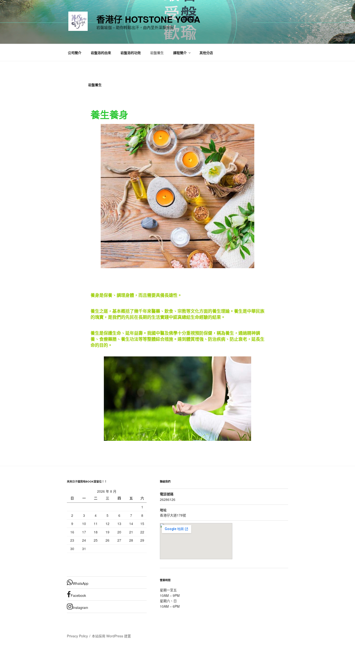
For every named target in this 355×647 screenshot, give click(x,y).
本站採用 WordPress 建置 (111, 635)
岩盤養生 (157, 52)
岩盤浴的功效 (131, 52)
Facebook (78, 595)
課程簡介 (180, 52)
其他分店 (206, 52)
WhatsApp (80, 583)
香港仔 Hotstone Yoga (148, 19)
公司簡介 (74, 52)
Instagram (80, 607)
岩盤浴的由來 (101, 52)
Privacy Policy (77, 635)
